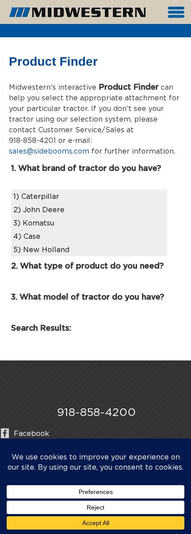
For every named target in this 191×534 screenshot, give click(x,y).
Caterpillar (36, 196)
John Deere (38, 210)
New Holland (41, 249)
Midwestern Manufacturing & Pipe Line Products (77, 12)
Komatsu (33, 223)
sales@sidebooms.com (49, 151)
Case (26, 236)
